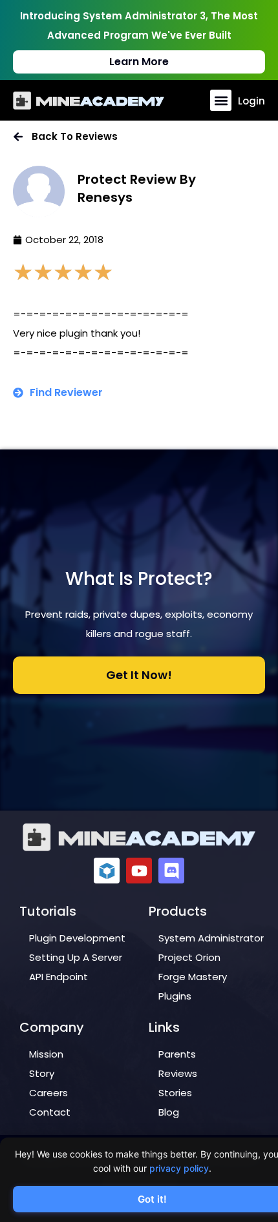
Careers (48, 1092)
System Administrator (211, 938)
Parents (177, 1054)
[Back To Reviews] (18, 137)
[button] (220, 100)
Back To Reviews (75, 136)
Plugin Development (77, 938)
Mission (46, 1054)
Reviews (177, 1073)
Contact (49, 1112)
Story (41, 1073)
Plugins (174, 996)
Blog (168, 1112)
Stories (175, 1092)
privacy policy (179, 1168)
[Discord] (171, 870)
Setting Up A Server (75, 957)
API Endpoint (58, 976)
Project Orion (189, 957)
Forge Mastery (192, 976)
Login (251, 101)
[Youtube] (139, 870)
